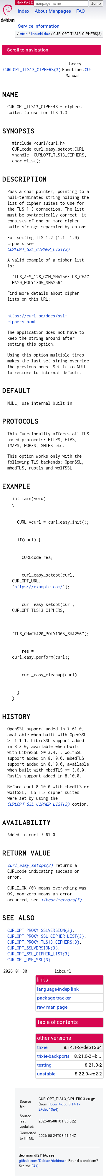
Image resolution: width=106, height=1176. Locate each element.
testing (44, 1065)
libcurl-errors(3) (61, 899)
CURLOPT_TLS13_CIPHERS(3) (32, 69)
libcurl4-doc (40, 34)
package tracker (54, 998)
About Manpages (53, 11)
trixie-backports (53, 1056)
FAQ (80, 11)
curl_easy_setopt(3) (30, 865)
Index (23, 11)
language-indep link (58, 989)
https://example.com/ (38, 586)
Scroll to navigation (27, 50)
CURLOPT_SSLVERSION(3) (32, 947)
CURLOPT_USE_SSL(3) (29, 959)
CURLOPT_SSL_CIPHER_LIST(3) (38, 249)
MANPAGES (26, 2)
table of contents (58, 1022)
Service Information (38, 26)
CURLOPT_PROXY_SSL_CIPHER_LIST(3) (45, 936)
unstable (46, 1074)
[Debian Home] (7, 12)
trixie (24, 34)
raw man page (52, 1007)
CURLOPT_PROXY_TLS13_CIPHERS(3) (43, 942)
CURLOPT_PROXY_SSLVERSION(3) (39, 930)
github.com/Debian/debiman (43, 1161)
